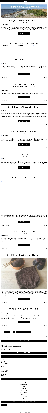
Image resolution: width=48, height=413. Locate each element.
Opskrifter (24, 396)
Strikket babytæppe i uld (24, 309)
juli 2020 (3, 362)
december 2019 (4, 363)
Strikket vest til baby (24, 231)
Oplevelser (24, 394)
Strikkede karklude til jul (24, 107)
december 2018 (4, 370)
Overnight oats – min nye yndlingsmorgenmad (24, 85)
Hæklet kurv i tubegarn (24, 131)
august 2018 (3, 374)
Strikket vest (24, 154)
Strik (24, 398)
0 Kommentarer (5, 37)
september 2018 (4, 373)
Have (24, 386)
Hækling (24, 388)
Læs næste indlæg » (23, 332)
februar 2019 (3, 369)
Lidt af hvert (24, 392)
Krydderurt (24, 390)
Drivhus (24, 382)
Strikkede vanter (24, 59)
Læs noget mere (24, 33)
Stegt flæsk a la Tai (24, 177)
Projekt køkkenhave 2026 (24, 20)
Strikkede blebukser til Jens (24, 255)
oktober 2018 (4, 371)
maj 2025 (3, 360)
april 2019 (3, 367)
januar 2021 (3, 361)
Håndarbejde (24, 384)
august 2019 (3, 365)
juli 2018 (2, 375)
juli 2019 (2, 366)
